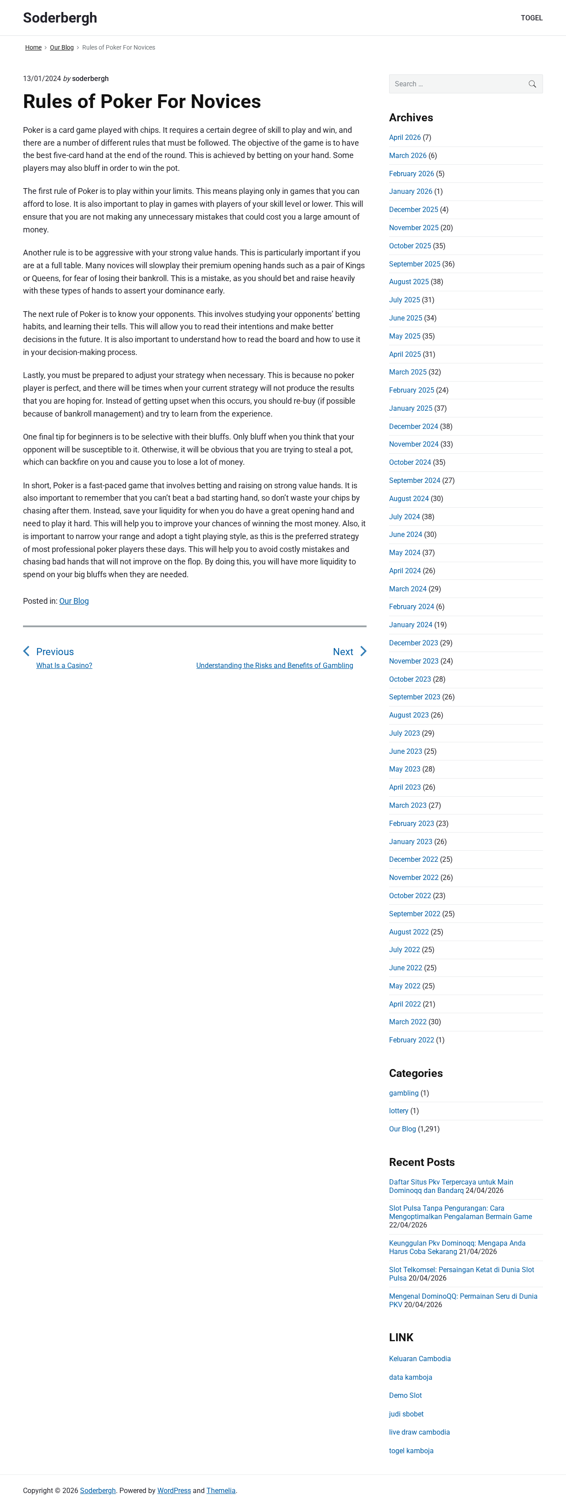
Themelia (221, 1490)
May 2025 (405, 336)
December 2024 (413, 426)
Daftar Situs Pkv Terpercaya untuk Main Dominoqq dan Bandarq (451, 1186)
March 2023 (408, 805)
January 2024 (410, 625)
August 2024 (409, 498)
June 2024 (405, 534)
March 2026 (408, 155)
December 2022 (413, 859)
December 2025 (413, 209)
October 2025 (410, 246)
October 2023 (410, 679)
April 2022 (405, 1004)
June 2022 (405, 968)
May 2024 (405, 552)
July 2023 (404, 733)
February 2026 (411, 174)
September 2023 (414, 697)
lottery (399, 1111)
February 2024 (411, 606)
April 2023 (405, 787)
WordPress (174, 1490)
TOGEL (532, 18)
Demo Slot (405, 1395)
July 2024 (404, 517)
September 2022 (414, 914)
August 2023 (409, 715)
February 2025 (411, 390)
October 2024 (410, 462)
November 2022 (414, 877)
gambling (404, 1093)
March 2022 (408, 1022)
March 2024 (408, 589)
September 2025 (414, 264)
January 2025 (410, 408)
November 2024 (414, 444)
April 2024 (405, 571)
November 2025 (414, 228)
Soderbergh (98, 1490)
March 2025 (408, 372)
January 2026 (410, 191)
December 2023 (413, 643)
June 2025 (405, 318)
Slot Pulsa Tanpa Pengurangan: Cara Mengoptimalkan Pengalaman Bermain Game (460, 1212)
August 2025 (409, 282)
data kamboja (410, 1377)
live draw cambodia (419, 1432)
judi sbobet (406, 1414)
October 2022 (410, 895)
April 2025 (405, 354)
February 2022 (411, 1040)
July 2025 (404, 300)
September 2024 (414, 480)
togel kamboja (411, 1451)
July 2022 (404, 949)
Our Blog (74, 601)
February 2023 (411, 823)
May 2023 (405, 769)
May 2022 (405, 986)
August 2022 (409, 932)
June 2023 (405, 751)
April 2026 (405, 137)
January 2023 (410, 841)
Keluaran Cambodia (420, 1358)
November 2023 (414, 661)
